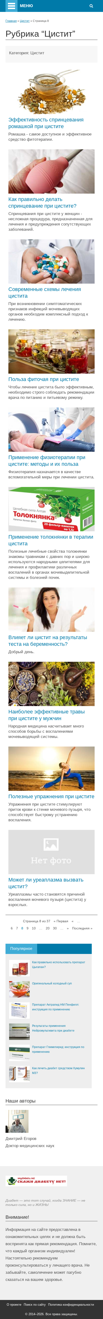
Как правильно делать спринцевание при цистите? (42, 202)
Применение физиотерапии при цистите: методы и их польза (46, 460)
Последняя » (82, 928)
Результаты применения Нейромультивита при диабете (53, 1028)
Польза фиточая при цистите (43, 379)
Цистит (25, 21)
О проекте (14, 1304)
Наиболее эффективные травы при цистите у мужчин (46, 715)
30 (55, 928)
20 (48, 928)
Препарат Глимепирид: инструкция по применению (58, 1049)
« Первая (61, 921)
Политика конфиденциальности (71, 1304)
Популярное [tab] (21, 949)
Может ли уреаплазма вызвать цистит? (45, 883)
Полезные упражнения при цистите (51, 796)
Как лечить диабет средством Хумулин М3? (58, 1071)
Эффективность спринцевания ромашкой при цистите (46, 123)
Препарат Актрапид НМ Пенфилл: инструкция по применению (55, 1007)
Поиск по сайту (35, 1304)
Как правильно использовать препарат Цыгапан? (58, 965)
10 (34, 928)
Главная (11, 21)
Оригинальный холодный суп (52, 983)
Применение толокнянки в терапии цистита (50, 540)
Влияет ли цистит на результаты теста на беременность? (47, 640)
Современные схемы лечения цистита (44, 292)
